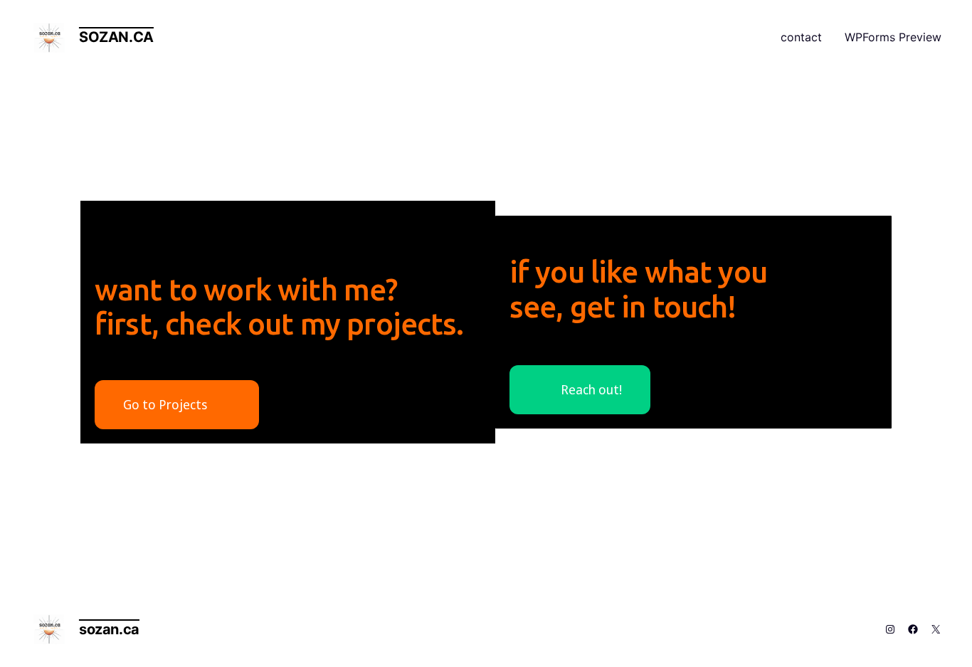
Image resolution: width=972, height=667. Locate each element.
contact (801, 37)
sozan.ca (116, 37)
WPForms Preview (893, 37)
